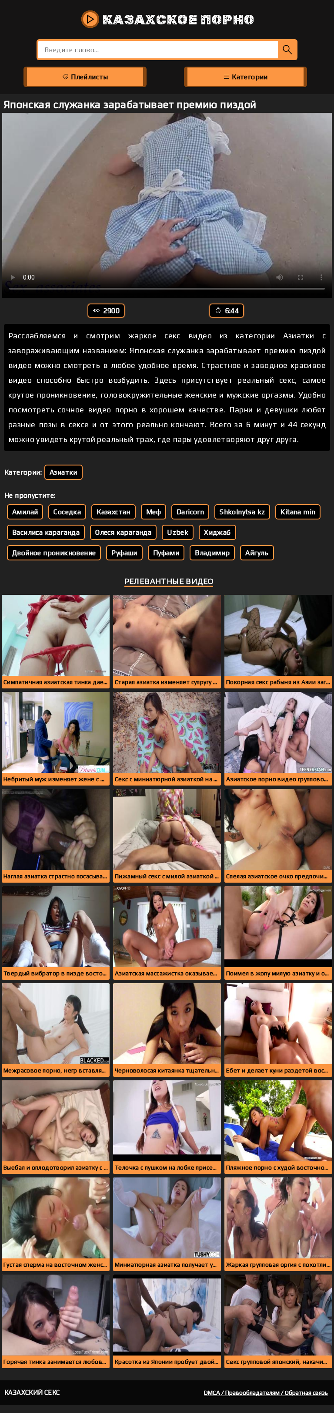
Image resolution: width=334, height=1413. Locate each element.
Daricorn (190, 512)
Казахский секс (32, 1392)
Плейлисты (88, 77)
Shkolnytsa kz (242, 512)
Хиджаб (217, 532)
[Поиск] (287, 49)
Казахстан (113, 512)
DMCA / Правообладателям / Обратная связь (266, 1392)
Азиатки (63, 472)
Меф (153, 512)
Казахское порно (176, 19)
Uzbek (177, 532)
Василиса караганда (46, 532)
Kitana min (298, 512)
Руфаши (124, 553)
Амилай (25, 512)
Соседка (67, 512)
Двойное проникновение (54, 553)
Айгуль (256, 553)
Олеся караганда (123, 532)
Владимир (212, 553)
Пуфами (166, 553)
